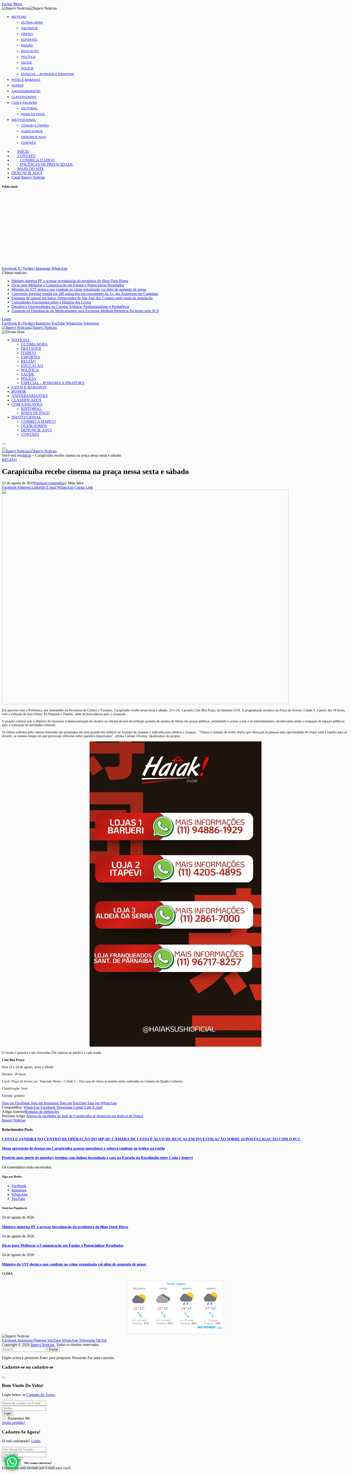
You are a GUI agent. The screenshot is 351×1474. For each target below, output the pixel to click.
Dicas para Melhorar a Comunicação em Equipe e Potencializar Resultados (67, 285)
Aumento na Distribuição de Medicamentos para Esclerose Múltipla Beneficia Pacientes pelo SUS (85, 311)
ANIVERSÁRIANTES (26, 91)
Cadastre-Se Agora (40, 1395)
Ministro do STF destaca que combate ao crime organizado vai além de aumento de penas (78, 289)
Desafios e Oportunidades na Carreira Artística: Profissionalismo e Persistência (70, 307)
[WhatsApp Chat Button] (12, 1462)
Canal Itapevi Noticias (28, 177)
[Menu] (4, 444)
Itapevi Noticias (14, 1120)
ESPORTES (29, 40)
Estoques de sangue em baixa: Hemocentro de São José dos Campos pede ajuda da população (82, 298)
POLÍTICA (28, 57)
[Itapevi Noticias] (29, 328)
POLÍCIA (27, 68)
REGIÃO (27, 45)
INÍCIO (22, 152)
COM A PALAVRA (24, 103)
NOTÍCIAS (18, 17)
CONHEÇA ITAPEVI (35, 126)
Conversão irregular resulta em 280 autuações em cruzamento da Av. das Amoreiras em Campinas (84, 294)
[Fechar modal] (4, 1377)
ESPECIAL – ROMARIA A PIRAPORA (47, 74)
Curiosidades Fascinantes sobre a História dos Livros (51, 302)
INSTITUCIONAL (23, 120)
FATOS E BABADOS (25, 80)
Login (7, 1413)
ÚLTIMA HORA (32, 23)
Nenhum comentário (49, 483)
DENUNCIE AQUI (33, 137)
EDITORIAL (29, 108)
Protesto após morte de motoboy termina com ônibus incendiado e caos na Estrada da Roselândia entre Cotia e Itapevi (97, 1158)
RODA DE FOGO (33, 114)
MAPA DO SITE (30, 169)
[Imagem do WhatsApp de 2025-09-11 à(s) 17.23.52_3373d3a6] (175, 1045)
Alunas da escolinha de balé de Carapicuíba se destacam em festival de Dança (84, 1116)
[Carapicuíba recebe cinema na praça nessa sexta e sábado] (145, 703)
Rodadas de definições (42, 1112)
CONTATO (28, 143)
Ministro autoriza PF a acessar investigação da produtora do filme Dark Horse (69, 281)
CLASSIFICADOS (23, 97)
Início (27, 455)
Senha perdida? (13, 1423)
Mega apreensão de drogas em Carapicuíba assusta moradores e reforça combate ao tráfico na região (83, 1148)
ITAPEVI (27, 34)
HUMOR (17, 85)
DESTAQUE (29, 28)
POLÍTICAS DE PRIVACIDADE (46, 164)
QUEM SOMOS (32, 131)
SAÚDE (26, 63)
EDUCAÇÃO (30, 51)
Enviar (53, 1349)
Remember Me (19, 1418)
